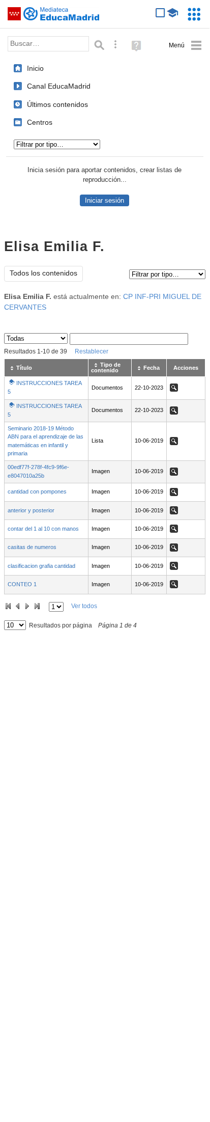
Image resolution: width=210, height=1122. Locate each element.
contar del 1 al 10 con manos (43, 529)
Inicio (35, 68)
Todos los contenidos (43, 273)
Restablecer (91, 351)
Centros (39, 122)
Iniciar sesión (104, 200)
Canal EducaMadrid (59, 86)
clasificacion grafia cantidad (41, 566)
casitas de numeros (32, 547)
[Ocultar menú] (185, 45)
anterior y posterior (31, 510)
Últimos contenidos (57, 104)
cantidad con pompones (37, 491)
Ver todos (84, 606)
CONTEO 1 (22, 584)
